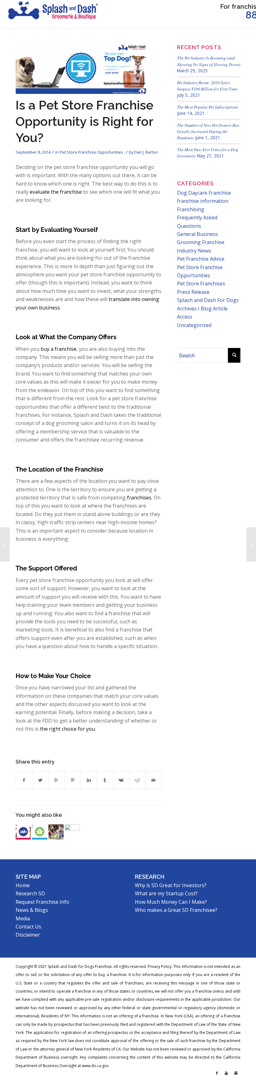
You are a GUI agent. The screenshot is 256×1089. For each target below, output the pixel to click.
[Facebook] (217, 1073)
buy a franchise (58, 348)
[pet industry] (81, 69)
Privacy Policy (159, 966)
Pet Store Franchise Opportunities (91, 152)
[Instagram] (235, 1073)
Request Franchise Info (42, 901)
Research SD (30, 893)
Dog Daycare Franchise (204, 192)
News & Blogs (32, 910)
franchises (139, 497)
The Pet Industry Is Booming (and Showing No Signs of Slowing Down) (208, 61)
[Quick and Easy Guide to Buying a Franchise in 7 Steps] (72, 832)
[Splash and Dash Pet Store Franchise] (53, 14)
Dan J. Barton (146, 152)
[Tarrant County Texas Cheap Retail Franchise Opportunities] (251, 544)
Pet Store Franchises (201, 283)
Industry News (194, 250)
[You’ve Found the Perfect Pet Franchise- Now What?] (23, 832)
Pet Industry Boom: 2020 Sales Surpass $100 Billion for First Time (207, 85)
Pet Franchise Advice (200, 258)
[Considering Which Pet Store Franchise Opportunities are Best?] (39, 832)
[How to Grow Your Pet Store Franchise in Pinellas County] (5, 544)
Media (23, 918)
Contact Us (28, 926)
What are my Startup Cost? (166, 893)
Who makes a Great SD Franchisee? (176, 910)
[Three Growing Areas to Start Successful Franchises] (56, 832)
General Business (197, 234)
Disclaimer (28, 934)
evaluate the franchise (56, 191)
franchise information (202, 200)
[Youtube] (226, 1073)
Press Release (193, 292)
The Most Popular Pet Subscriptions (207, 107)
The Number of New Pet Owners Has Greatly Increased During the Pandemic (208, 131)
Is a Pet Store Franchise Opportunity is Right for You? (84, 121)
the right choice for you (67, 728)
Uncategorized (194, 325)
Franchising (190, 209)
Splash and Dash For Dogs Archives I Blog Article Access (208, 308)
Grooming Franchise (200, 242)
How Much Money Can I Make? (171, 901)
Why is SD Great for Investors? (170, 885)
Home (23, 885)
